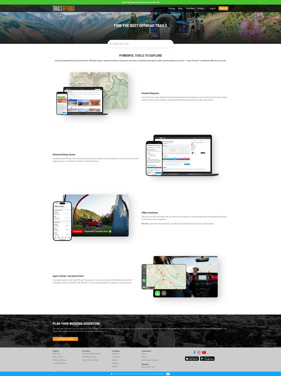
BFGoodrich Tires (148, 367)
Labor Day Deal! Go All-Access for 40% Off (140, 2)
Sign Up (223, 8)
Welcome (56, 354)
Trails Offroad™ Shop (90, 360)
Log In (212, 8)
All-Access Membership (91, 354)
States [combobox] (201, 8)
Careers (115, 363)
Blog (180, 8)
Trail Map (190, 8)
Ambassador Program (150, 360)
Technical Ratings (59, 360)
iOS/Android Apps (59, 363)
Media (114, 366)
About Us (115, 354)
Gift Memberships (89, 357)
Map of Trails (58, 357)
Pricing (171, 8)
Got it (168, 374)
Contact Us (116, 357)
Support (115, 360)
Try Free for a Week (65, 339)
